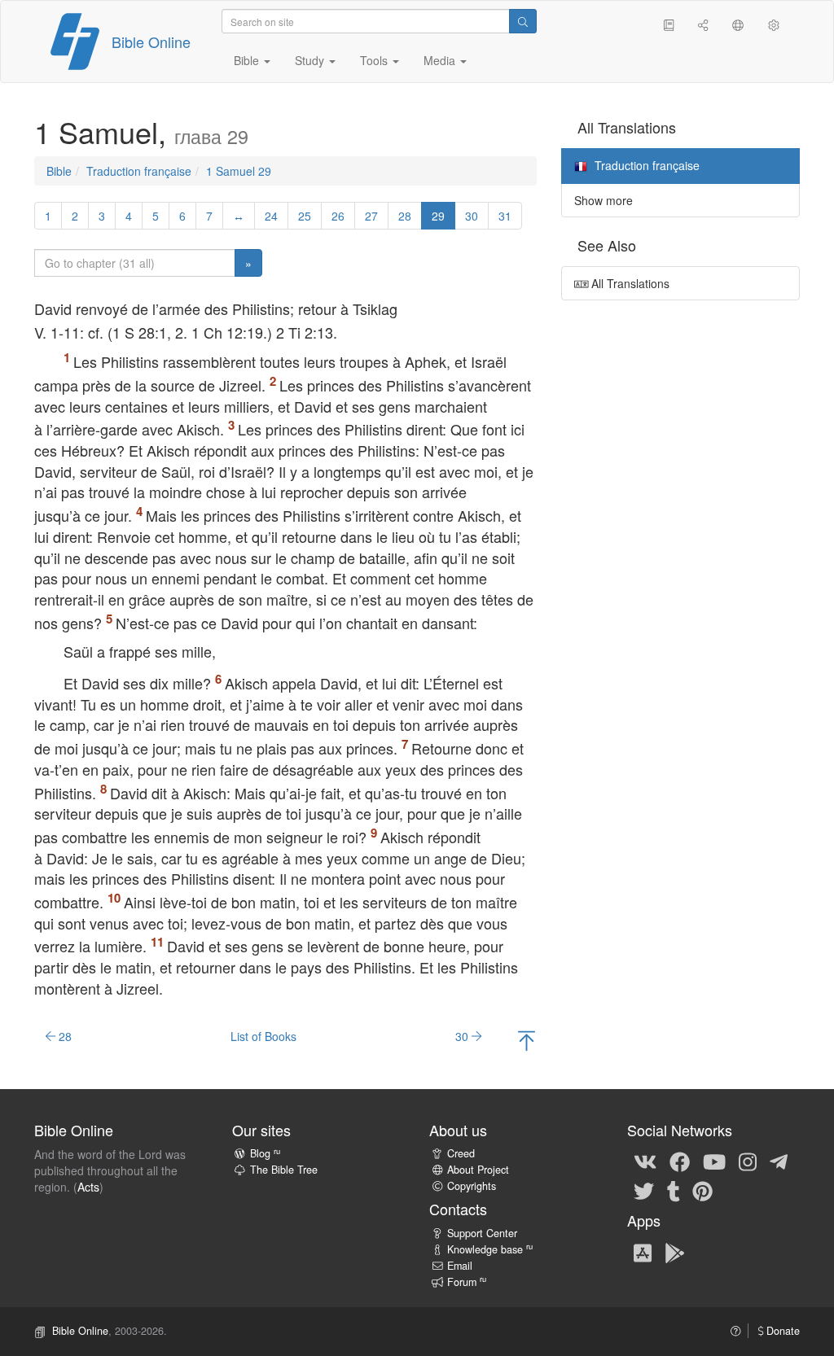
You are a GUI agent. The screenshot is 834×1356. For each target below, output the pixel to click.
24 (271, 216)
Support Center (482, 1233)
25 (304, 216)
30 (471, 216)
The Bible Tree (284, 1169)
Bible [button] (248, 60)
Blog (265, 1153)
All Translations (628, 283)
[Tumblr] (673, 1190)
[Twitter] (644, 1190)
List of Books (263, 1036)
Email (459, 1265)
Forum (466, 1282)
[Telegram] (779, 1160)
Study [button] (311, 60)
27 (371, 216)
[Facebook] (679, 1160)
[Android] (675, 1251)
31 (504, 216)
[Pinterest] (702, 1190)
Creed (461, 1153)
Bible (59, 171)
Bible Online (151, 41)
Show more (603, 200)
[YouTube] (714, 1160)
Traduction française (138, 171)
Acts (88, 1187)
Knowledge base (490, 1249)
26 (338, 216)
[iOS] (643, 1251)
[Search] (523, 21)
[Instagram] (748, 1160)
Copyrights (471, 1186)
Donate (781, 1330)
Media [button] (441, 60)
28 (404, 216)
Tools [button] (375, 60)
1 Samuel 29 (238, 171)
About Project (478, 1169)
